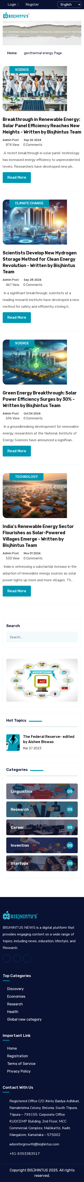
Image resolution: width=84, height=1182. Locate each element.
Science (22, 70)
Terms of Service (21, 1064)
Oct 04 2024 (32, 413)
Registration (17, 1056)
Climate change (29, 203)
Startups (41, 863)
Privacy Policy (19, 1071)
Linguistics (41, 791)
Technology (26, 477)
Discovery (15, 989)
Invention (41, 845)
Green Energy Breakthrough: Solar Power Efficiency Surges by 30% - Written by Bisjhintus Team (40, 399)
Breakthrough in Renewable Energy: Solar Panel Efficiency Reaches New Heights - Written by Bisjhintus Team (42, 126)
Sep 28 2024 (32, 279)
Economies (16, 996)
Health (12, 1012)
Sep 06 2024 (32, 140)
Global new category (24, 1019)
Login (12, 4)
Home (11, 53)
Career (41, 827)
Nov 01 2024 (32, 553)
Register (32, 4)
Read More (16, 177)
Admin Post (11, 140)
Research (41, 809)
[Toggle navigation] (79, 15)
